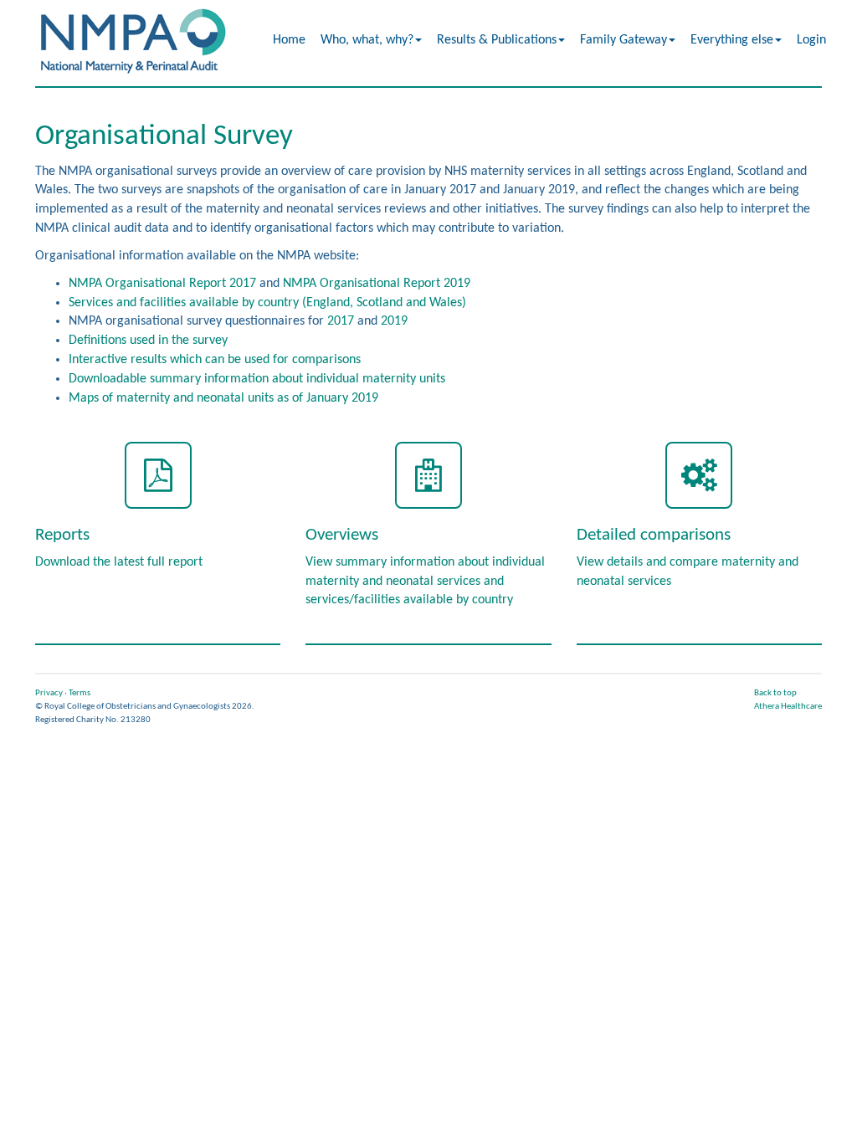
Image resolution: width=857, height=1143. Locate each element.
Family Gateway (623, 40)
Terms (79, 693)
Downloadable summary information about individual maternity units (257, 379)
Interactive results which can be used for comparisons (215, 359)
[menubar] (550, 40)
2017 (340, 321)
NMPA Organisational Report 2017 (162, 283)
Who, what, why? (367, 40)
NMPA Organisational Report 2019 (376, 283)
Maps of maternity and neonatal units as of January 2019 (223, 398)
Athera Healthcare (788, 706)
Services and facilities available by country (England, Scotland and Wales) (267, 303)
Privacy (49, 693)
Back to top (775, 693)
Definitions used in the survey (148, 340)
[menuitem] (290, 40)
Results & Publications (497, 40)
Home (289, 40)
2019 (394, 321)
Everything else (731, 40)
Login (811, 40)
